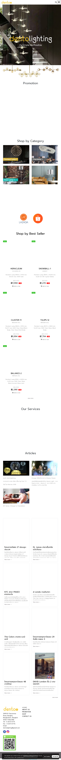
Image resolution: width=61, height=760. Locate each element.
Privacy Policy (11, 757)
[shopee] (38, 218)
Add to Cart (16, 286)
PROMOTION (26, 712)
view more (30, 398)
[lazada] (23, 218)
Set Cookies (47, 756)
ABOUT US (26, 709)
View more (7, 559)
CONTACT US (26, 716)
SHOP (24, 714)
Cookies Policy (20, 757)
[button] (55, 2)
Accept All (55, 756)
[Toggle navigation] (59, 2)
